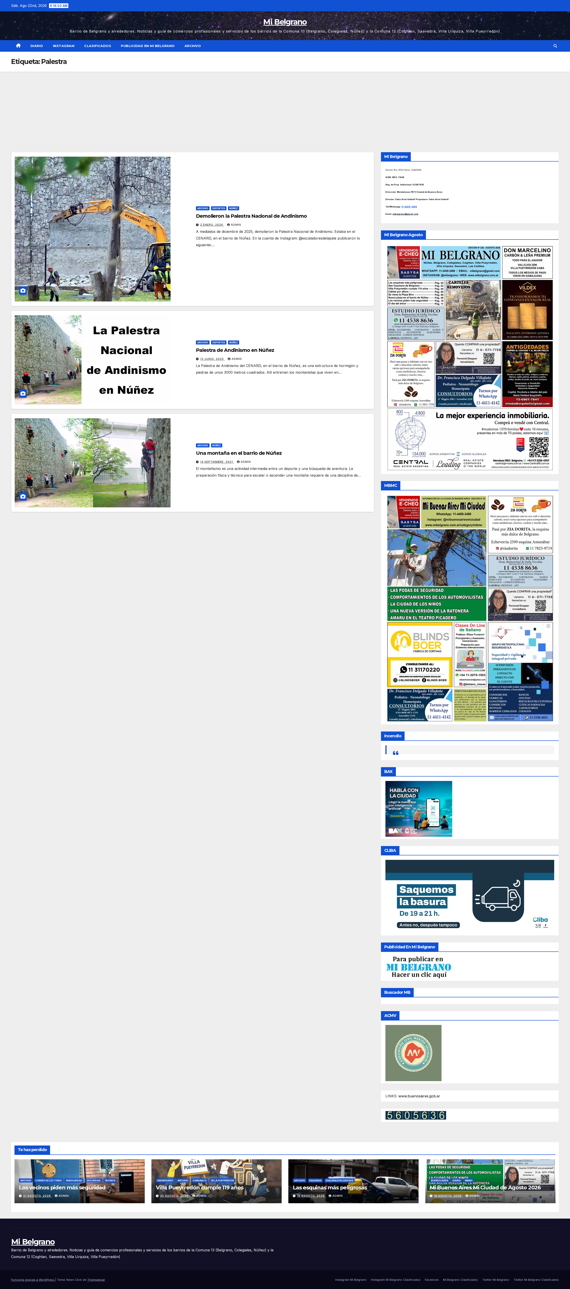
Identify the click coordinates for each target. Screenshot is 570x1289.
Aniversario (165, 1180)
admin (236, 224)
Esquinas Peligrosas (339, 1180)
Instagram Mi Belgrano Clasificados (395, 1279)
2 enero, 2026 (212, 224)
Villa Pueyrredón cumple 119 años (199, 1187)
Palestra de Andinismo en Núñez (235, 350)
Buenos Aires (439, 1180)
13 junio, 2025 (212, 359)
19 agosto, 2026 (311, 1195)
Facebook (432, 1279)
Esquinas (315, 1180)
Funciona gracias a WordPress (33, 1279)
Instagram (64, 46)
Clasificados (97, 46)
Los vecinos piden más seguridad (62, 1187)
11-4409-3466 (409, 206)
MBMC (469, 1180)
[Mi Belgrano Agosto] (469, 357)
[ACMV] (413, 1052)
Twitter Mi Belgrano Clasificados (536, 1279)
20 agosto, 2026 (174, 1195)
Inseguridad (74, 1180)
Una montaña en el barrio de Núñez (239, 453)
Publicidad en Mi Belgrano (148, 46)
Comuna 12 (200, 1180)
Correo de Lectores (48, 1180)
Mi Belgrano (285, 22)
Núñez (233, 208)
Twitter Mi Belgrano (495, 1279)
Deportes (218, 208)
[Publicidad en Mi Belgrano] (418, 967)
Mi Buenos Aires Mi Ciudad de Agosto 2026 (485, 1187)
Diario (37, 46)
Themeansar (96, 1279)
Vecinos (110, 1180)
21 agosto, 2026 (37, 1195)
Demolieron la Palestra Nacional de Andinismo (251, 216)
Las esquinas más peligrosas (330, 1187)
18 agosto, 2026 (448, 1195)
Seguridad (94, 1180)
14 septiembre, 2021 (217, 461)
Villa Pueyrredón (222, 1180)
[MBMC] (469, 608)
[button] (555, 46)
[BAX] (418, 808)
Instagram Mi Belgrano (350, 1279)
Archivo (193, 46)
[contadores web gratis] (415, 1115)
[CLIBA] (469, 896)
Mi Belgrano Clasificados (460, 1279)
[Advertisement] (285, 105)
